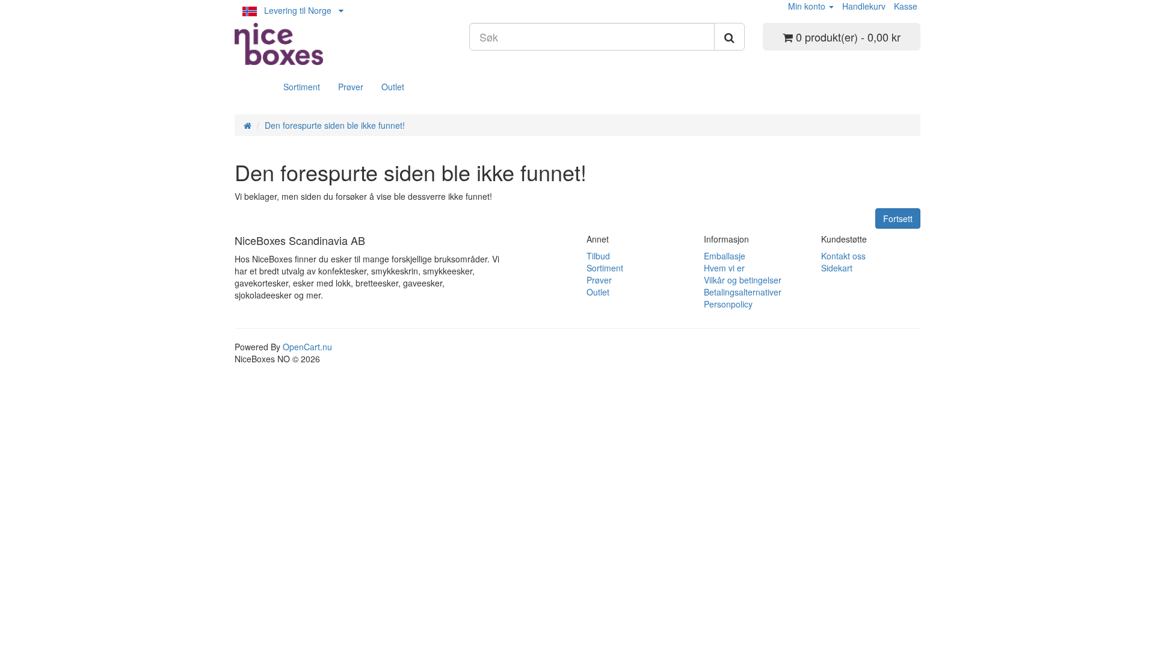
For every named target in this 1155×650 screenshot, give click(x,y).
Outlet (392, 87)
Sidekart (836, 268)
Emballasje (724, 256)
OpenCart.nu (307, 347)
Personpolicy (728, 304)
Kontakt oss (843, 256)
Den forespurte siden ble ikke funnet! (335, 125)
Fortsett (898, 218)
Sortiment (301, 87)
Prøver (350, 87)
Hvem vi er (724, 268)
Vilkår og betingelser (742, 280)
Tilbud (598, 256)
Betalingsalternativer (742, 292)
